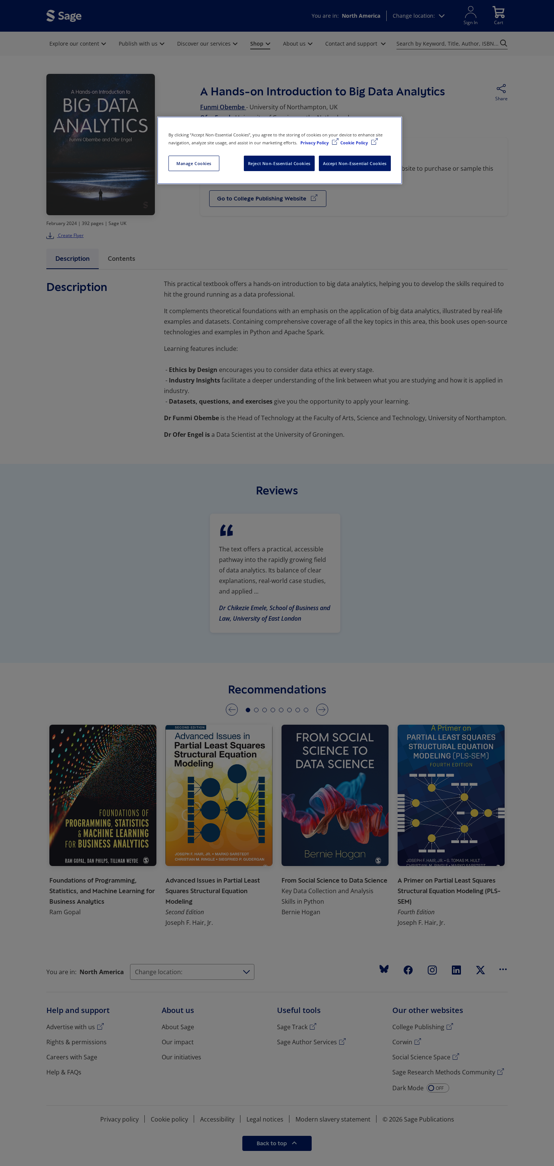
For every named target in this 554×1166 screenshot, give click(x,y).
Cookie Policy (354, 142)
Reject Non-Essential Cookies (279, 163)
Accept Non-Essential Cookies (355, 163)
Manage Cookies (193, 163)
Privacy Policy (315, 142)
